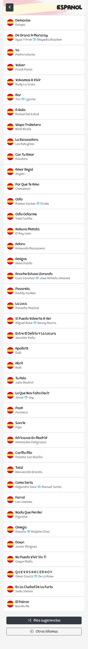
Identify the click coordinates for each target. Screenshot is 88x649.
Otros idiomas (46, 631)
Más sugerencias (46, 620)
